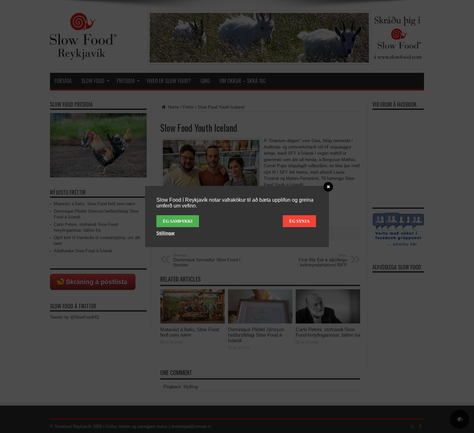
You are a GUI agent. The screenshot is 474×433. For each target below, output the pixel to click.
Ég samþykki (178, 221)
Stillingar (165, 233)
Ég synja (299, 221)
